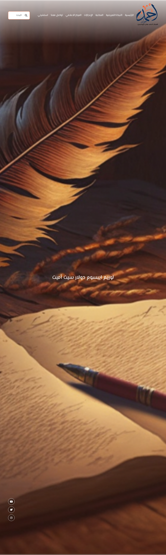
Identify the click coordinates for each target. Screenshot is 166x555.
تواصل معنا (57, 15)
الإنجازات (88, 15)
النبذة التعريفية (114, 15)
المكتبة (99, 15)
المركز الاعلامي (73, 15)
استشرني (43, 15)
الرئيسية (129, 15)
